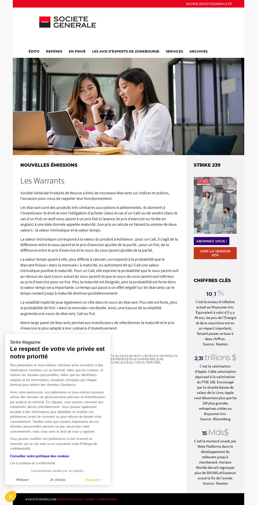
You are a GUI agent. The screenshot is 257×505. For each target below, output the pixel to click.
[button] (11, 496)
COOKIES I (91, 499)
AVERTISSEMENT (108, 499)
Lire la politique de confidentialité (32, 463)
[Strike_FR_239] (215, 205)
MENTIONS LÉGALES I (72, 499)
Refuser (22, 480)
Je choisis (58, 480)
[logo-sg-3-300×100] (63, 26)
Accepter (93, 480)
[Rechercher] (229, 64)
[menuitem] (208, 4)
